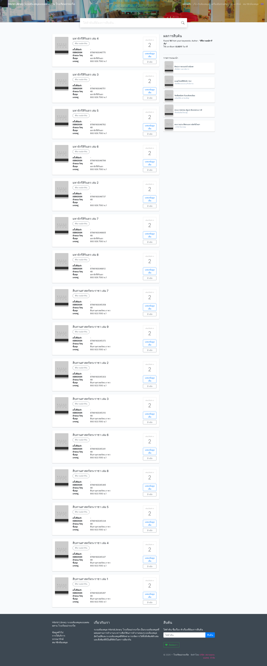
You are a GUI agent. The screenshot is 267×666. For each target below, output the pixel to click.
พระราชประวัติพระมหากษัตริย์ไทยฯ (187, 124)
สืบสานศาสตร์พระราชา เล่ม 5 (90, 507)
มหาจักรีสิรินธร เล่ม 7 (85, 218)
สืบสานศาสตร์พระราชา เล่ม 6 (91, 435)
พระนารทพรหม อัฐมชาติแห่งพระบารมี (188, 110)
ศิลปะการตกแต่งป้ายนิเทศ (184, 67)
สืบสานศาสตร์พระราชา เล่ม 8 (91, 471)
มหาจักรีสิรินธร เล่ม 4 (86, 38)
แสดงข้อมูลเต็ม (150, 55)
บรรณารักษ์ (235, 4)
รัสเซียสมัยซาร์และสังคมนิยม (185, 95)
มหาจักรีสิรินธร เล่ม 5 (85, 110)
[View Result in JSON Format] (169, 50)
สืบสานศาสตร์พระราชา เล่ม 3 (91, 399)
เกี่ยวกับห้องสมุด (201, 4)
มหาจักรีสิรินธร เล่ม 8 (86, 254)
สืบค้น (210, 635)
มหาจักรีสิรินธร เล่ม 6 (86, 146)
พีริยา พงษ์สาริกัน (81, 43)
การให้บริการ (58, 635)
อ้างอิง (149, 62)
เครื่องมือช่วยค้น (219, 4)
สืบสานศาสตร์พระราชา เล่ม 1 (90, 579)
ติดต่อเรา (173, 644)
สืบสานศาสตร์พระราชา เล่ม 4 (91, 543)
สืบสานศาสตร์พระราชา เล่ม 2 (90, 363)
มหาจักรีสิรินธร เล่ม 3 (86, 74)
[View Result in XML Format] (165, 50)
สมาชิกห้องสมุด (251, 4)
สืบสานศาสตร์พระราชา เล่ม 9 (91, 326)
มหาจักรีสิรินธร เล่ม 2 (85, 182)
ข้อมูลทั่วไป (57, 632)
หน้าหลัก (186, 4)
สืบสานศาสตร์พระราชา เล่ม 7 (90, 290)
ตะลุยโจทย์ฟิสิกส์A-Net (183, 81)
